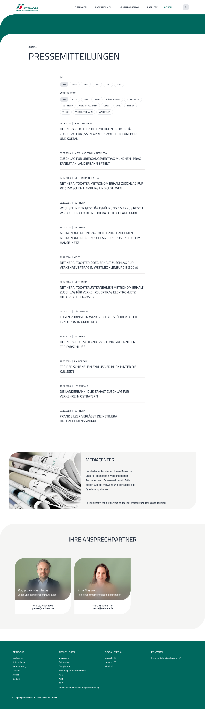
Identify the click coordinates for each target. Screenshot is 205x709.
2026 (74, 84)
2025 (85, 84)
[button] (126, 503)
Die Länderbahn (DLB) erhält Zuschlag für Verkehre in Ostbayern (94, 394)
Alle (64, 84)
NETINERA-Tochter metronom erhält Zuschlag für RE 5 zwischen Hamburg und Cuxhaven (101, 186)
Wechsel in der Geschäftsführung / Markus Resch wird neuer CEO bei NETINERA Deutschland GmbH (101, 211)
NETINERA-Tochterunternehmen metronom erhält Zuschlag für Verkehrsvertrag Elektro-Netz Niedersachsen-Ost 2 (101, 292)
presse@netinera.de (43, 608)
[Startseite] (27, 7)
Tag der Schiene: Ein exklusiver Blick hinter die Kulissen (98, 369)
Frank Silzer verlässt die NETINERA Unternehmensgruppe (88, 419)
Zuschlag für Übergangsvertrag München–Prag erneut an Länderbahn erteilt (100, 161)
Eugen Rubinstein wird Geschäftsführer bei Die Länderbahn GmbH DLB (99, 319)
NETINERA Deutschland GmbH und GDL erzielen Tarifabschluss (97, 344)
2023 (108, 84)
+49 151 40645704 (43, 605)
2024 (96, 84)
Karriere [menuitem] (152, 7)
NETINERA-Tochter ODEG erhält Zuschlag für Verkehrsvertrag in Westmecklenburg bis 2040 (99, 265)
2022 (119, 84)
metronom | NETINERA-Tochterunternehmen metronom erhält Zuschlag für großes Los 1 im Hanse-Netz (100, 237)
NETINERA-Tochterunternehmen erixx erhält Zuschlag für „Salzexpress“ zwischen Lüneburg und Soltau (99, 133)
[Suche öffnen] (186, 7)
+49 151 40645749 (102, 605)
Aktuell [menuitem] (168, 7)
